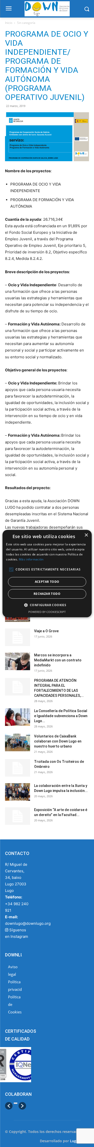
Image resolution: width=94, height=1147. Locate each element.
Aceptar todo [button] (47, 582)
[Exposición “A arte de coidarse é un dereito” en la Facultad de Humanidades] (17, 816)
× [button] (86, 535)
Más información (31, 559)
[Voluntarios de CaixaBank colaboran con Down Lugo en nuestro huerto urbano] (17, 742)
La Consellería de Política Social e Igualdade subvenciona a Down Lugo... (60, 716)
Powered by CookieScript (47, 612)
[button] (9, 1106)
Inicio (8, 23)
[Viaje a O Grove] (17, 637)
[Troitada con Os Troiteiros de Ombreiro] (17, 768)
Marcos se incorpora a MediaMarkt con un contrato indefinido (57, 660)
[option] (15, 1106)
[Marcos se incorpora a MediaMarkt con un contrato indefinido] (17, 661)
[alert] (46, 573)
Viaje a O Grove (46, 631)
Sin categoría (26, 23)
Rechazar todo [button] (47, 594)
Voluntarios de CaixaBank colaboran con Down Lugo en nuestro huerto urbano (57, 741)
